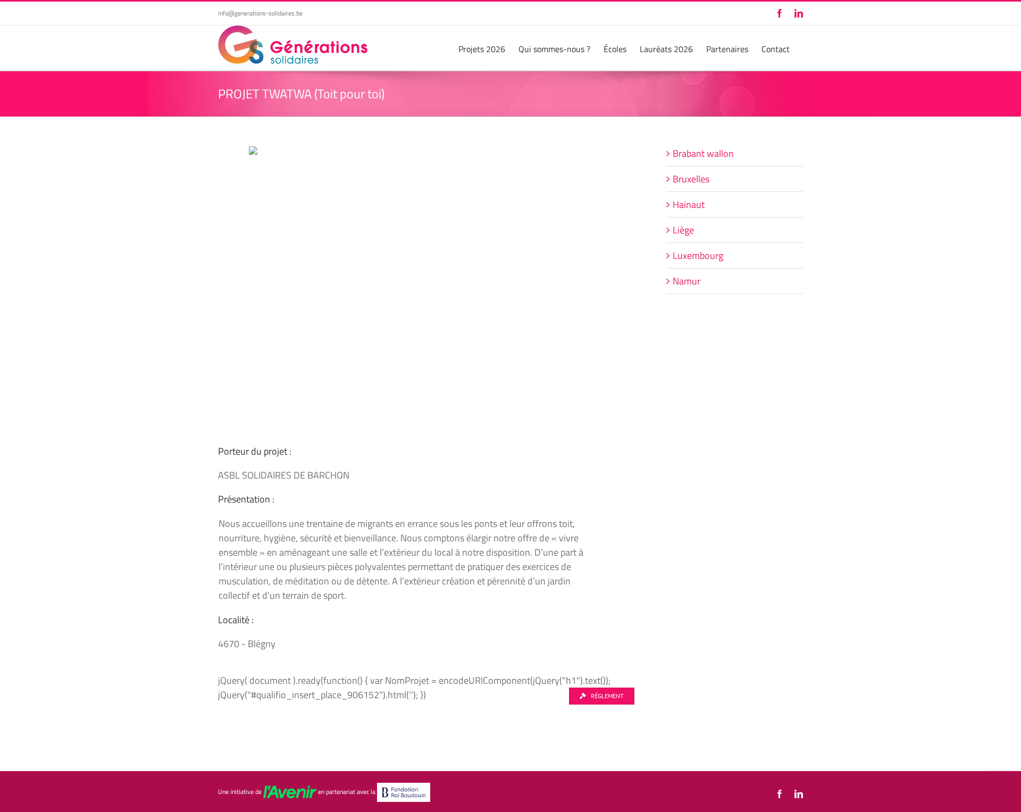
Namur (686, 281)
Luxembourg (698, 255)
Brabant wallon (703, 153)
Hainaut (689, 204)
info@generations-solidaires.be (260, 13)
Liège (683, 230)
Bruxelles (691, 179)
